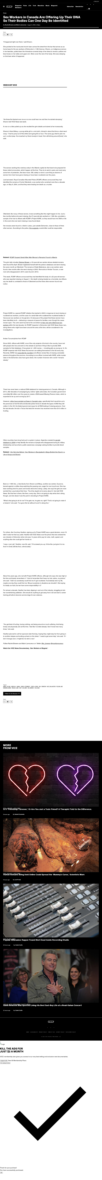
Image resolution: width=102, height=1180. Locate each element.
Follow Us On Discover (11, 693)
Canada (18, 686)
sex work (24, 687)
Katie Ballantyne (51, 686)
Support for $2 (4, 1060)
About (27, 1032)
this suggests (34, 228)
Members (18, 7)
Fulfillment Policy (71, 1032)
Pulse (25, 5)
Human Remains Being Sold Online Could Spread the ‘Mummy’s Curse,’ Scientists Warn (43, 875)
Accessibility (34, 1032)
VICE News (37, 687)
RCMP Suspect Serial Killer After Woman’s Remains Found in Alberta (33, 257)
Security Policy (60, 1032)
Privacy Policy (43, 1032)
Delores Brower (24, 262)
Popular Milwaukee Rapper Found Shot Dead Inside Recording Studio (36, 940)
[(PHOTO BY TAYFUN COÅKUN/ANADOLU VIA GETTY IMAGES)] (51, 976)
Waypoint (54, 5)
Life (29, 5)
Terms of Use (51, 1032)
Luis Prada (18, 879)
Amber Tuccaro (6, 686)
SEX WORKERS (31, 687)
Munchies (41, 5)
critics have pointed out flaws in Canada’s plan (26, 401)
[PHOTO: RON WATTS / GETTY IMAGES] (51, 845)
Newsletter (79, 6)
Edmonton (43, 686)
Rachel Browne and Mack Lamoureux (15, 25)
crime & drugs (34, 686)
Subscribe (70, 6)
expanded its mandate (25, 353)
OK (1, 1172)
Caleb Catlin (19, 945)
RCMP (20, 687)
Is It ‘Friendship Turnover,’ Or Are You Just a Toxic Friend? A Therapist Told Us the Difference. (47, 809)
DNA (40, 686)
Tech (34, 5)
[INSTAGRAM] (49, 1027)
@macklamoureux (57, 643)
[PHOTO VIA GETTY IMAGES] (51, 910)
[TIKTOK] (53, 1027)
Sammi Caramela (19, 814)
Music (47, 5)
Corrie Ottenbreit (25, 686)
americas (13, 686)
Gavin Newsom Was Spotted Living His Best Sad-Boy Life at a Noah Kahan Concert (42, 1005)
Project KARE (15, 687)
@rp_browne (46, 643)
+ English (96, 1)
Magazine (18, 5)
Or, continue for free (5, 1063)
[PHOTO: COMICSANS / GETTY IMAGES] (51, 780)
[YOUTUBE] (56, 1027)
